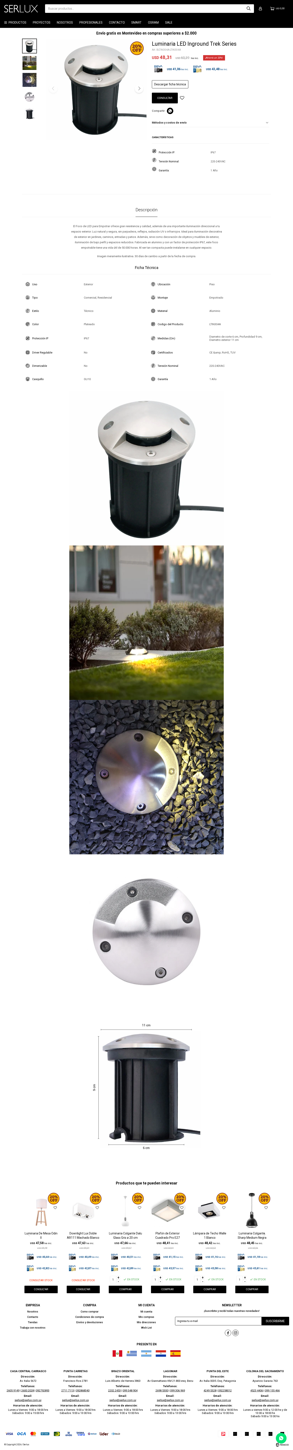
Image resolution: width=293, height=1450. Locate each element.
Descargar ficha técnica (170, 84)
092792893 (42, 1390)
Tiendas (33, 1322)
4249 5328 (210, 1390)
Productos (17, 22)
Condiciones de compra (89, 1317)
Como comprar (89, 1311)
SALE (168, 22)
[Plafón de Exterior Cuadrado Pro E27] (168, 1211)
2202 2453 (114, 1390)
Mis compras (146, 1317)
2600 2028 (27, 1390)
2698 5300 (162, 1390)
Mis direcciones (146, 1322)
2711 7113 (67, 1390)
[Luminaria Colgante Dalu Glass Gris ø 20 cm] (125, 1211)
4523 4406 (256, 1390)
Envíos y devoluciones (89, 1322)
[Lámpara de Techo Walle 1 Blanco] (210, 1211)
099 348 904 (130, 1390)
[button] (248, 8)
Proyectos (41, 22)
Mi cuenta (146, 1311)
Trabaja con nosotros (32, 1327)
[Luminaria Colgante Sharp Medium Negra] (252, 1211)
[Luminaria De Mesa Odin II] (41, 1211)
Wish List (146, 1327)
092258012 (225, 1390)
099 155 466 (272, 1390)
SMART (136, 22)
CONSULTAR (164, 98)
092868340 (82, 1390)
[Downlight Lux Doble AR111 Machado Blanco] (83, 1211)
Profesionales (91, 22)
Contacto (117, 22)
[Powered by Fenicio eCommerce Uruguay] (282, 1444)
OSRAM (153, 22)
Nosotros (65, 22)
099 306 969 (177, 1390)
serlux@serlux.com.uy (28, 1400)
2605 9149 (13, 1390)
